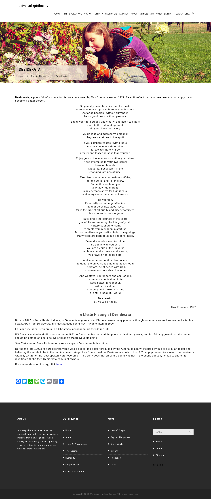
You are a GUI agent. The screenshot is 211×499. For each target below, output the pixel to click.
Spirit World (156, 14)
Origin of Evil (111, 14)
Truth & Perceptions (72, 14)
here (59, 364)
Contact (160, 448)
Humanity (98, 14)
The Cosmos (72, 450)
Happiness (143, 14)
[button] (193, 14)
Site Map (160, 455)
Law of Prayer (118, 430)
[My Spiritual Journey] (33, 5)
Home (22, 76)
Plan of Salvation (74, 471)
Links (187, 14)
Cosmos (88, 14)
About (57, 14)
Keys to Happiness (40, 76)
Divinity (167, 14)
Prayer (134, 14)
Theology (178, 14)
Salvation (124, 14)
